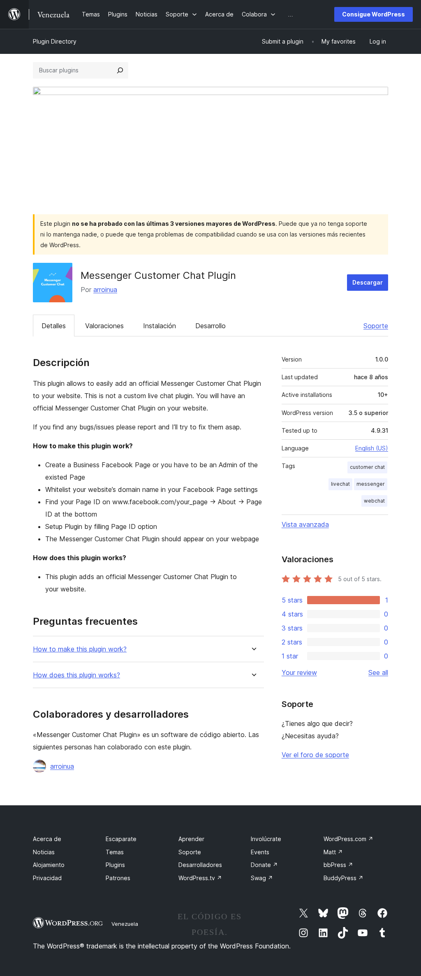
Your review (299, 672)
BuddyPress (343, 877)
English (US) (371, 448)
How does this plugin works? (76, 675)
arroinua (105, 289)
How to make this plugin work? (80, 649)
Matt (333, 851)
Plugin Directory (54, 41)
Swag (262, 877)
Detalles (54, 326)
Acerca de (47, 838)
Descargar (367, 282)
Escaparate (121, 838)
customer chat (367, 467)
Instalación (159, 326)
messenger (370, 484)
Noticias (44, 851)
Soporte (375, 326)
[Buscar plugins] (120, 70)
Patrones (118, 877)
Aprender (191, 838)
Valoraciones (104, 326)
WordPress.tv (200, 877)
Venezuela (124, 923)
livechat (340, 484)
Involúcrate (266, 838)
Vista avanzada (305, 524)
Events (260, 851)
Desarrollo (210, 326)
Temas (115, 851)
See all (378, 672)
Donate (264, 864)
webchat (374, 501)
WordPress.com (348, 838)
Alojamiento (49, 864)
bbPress (338, 864)
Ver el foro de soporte (315, 755)
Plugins (115, 864)
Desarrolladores (200, 864)
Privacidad (47, 877)
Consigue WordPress (373, 14)
